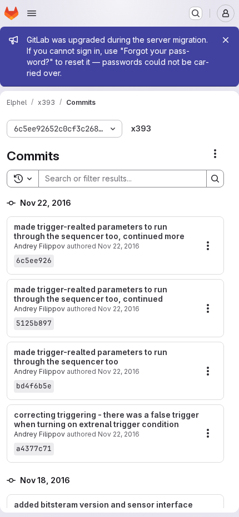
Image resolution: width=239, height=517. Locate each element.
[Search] (215, 178)
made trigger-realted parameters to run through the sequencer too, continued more (99, 231)
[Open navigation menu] (32, 13)
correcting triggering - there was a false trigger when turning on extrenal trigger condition (106, 419)
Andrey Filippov (39, 246)
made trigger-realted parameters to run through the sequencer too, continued (90, 294)
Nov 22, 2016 (119, 246)
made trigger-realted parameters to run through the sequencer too (90, 357)
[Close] (225, 40)
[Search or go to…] (195, 13)
